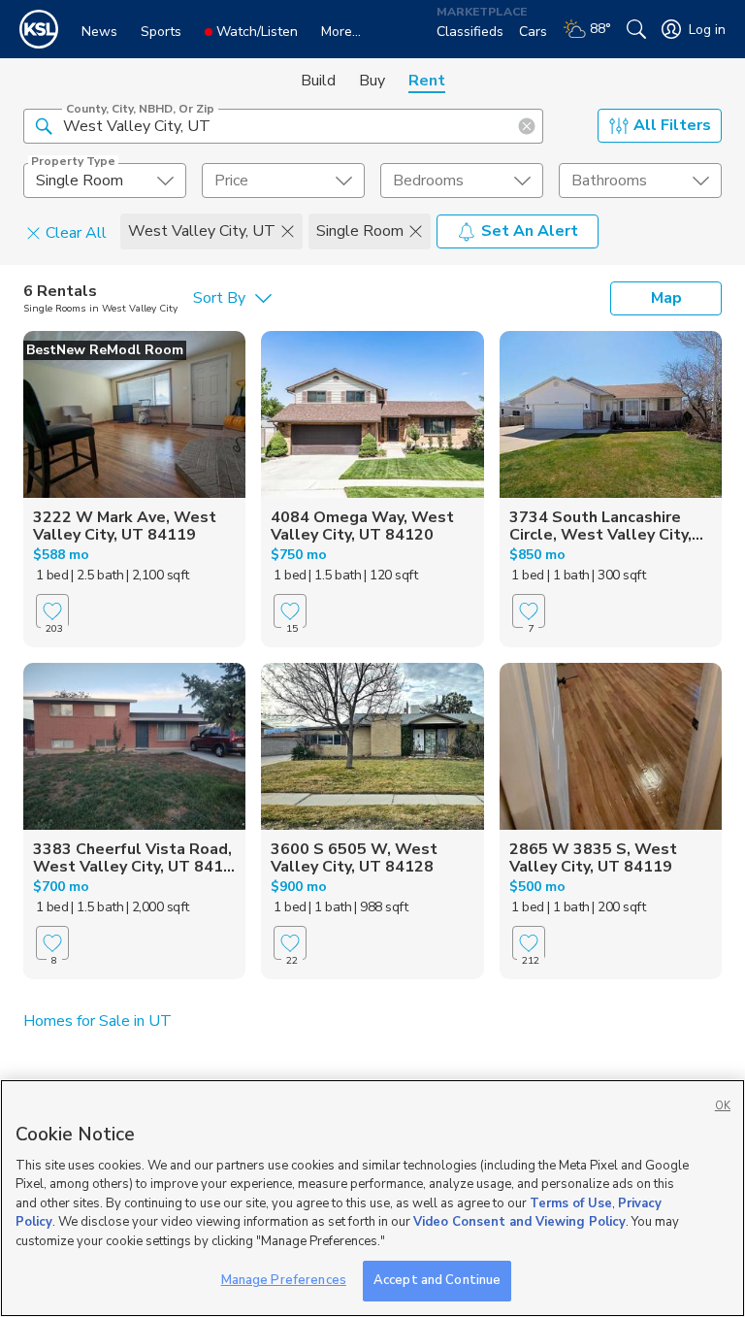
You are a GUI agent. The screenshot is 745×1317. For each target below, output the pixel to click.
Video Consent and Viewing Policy (519, 1222)
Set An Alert (529, 231)
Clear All (76, 232)
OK (722, 1106)
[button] (43, 125)
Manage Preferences (283, 1280)
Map (666, 298)
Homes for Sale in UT (97, 1021)
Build (318, 80)
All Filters (672, 125)
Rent (426, 80)
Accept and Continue (437, 1280)
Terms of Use (571, 1203)
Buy (372, 80)
